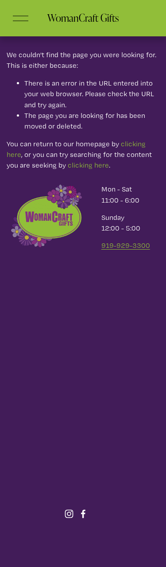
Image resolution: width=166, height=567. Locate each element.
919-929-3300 (125, 245)
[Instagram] (69, 513)
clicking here (88, 165)
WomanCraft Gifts (83, 17)
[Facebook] (83, 513)
